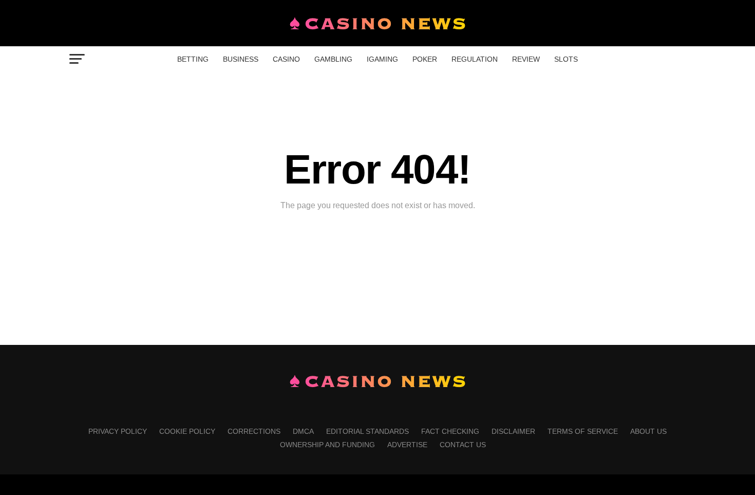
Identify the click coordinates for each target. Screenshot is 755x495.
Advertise (407, 445)
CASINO (286, 59)
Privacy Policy (117, 431)
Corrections (254, 431)
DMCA (303, 431)
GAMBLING (333, 59)
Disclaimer (513, 431)
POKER (424, 59)
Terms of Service (583, 431)
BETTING (193, 59)
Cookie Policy (187, 431)
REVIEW (526, 59)
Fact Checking (450, 431)
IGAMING (382, 59)
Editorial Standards (367, 431)
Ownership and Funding (327, 445)
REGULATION (474, 59)
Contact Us (463, 445)
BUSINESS (240, 59)
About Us (648, 431)
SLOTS (566, 59)
